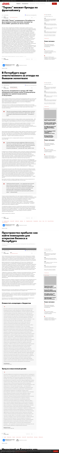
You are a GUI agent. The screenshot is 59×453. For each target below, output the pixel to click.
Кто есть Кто (42, 3)
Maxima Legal (32, 159)
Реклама (38, 3)
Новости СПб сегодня (51, 221)
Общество (13, 437)
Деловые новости (18, 437)
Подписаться (36, 0)
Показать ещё (46, 38)
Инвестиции (36, 437)
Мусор (43, 221)
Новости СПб (12, 221)
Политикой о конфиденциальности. (21, 451)
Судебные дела (17, 221)
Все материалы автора (13, 17)
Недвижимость (41, 437)
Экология (40, 221)
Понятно (55, 451)
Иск (24, 221)
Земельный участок (4, 222)
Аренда (5, 437)
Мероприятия (32, 3)
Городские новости (6, 221)
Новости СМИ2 (4, 68)
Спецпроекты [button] (25, 3)
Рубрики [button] (18, 3)
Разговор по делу (9, 437)
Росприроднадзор (35, 221)
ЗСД (46, 221)
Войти (54, 3)
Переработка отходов (29, 221)
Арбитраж (21, 221)
